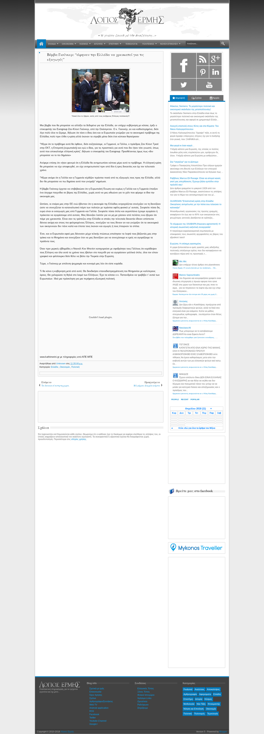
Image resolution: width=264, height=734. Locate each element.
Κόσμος (208, 699)
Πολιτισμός (199, 713)
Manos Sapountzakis (189, 275)
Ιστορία (198, 699)
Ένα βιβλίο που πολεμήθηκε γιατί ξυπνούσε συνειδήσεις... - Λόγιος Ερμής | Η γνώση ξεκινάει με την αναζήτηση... (215, 337)
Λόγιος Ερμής (67, 731)
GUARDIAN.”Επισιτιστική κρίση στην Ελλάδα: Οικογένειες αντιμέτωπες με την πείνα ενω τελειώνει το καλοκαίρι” (195, 204)
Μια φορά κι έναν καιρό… (182, 145)
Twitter (92, 717)
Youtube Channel (97, 721)
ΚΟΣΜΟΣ (84, 43)
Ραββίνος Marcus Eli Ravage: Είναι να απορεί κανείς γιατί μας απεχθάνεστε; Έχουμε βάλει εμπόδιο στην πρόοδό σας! (195, 181)
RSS (91, 711)
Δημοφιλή (180, 98)
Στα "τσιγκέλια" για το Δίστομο (184, 162)
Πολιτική (75, 367)
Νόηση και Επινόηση (194, 709)
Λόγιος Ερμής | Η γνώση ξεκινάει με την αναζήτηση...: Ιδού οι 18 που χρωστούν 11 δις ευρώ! (207, 268)
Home (41, 43)
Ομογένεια (142, 701)
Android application (98, 708)
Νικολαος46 (185, 328)
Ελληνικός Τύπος (145, 688)
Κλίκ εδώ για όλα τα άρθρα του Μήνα (197, 428)
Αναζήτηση (223, 43)
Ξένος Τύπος (143, 692)
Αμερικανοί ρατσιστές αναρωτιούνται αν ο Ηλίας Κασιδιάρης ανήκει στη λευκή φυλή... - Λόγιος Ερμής (210, 321)
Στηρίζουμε (142, 708)
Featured (188, 689)
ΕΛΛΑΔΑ (52, 43)
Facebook (94, 714)
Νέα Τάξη (201, 704)
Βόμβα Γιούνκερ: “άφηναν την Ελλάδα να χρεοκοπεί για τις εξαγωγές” (95, 57)
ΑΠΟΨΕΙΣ (98, 43)
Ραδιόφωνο (143, 704)
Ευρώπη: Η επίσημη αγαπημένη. (185, 243)
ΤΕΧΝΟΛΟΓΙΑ (131, 43)
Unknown (61, 363)
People (175, 399)
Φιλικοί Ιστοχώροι (145, 695)
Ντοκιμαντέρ (214, 704)
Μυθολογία (189, 704)
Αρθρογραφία (190, 694)
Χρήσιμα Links (144, 698)
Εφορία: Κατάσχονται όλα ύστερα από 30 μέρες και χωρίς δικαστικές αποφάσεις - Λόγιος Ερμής (208, 294)
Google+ (93, 724)
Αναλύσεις (200, 689)
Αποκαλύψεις (213, 689)
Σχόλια (198, 98)
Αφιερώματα (205, 694)
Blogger (223, 731)
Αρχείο (215, 98)
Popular (195, 399)
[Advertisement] (100, 406)
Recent (184, 399)
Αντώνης (183, 301)
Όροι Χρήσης (95, 695)
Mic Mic (183, 261)
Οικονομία (65, 367)
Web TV (93, 704)
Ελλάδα (55, 367)
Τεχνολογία (212, 713)
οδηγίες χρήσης (78, 439)
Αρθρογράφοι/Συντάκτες (101, 701)
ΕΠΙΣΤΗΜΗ (114, 43)
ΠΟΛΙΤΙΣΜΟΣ (148, 43)
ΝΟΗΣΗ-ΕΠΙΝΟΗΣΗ (169, 43)
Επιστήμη (188, 699)
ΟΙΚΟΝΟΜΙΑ (67, 43)
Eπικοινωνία (95, 692)
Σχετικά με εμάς (96, 688)
